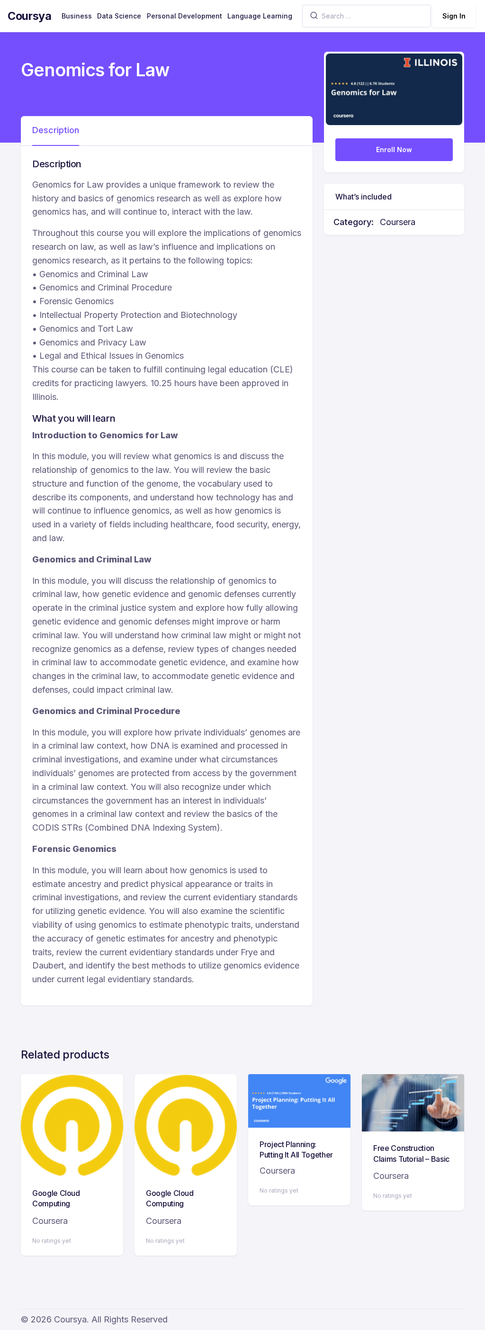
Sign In (454, 16)
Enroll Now (394, 149)
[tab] (55, 130)
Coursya (30, 16)
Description (55, 130)
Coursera (397, 222)
